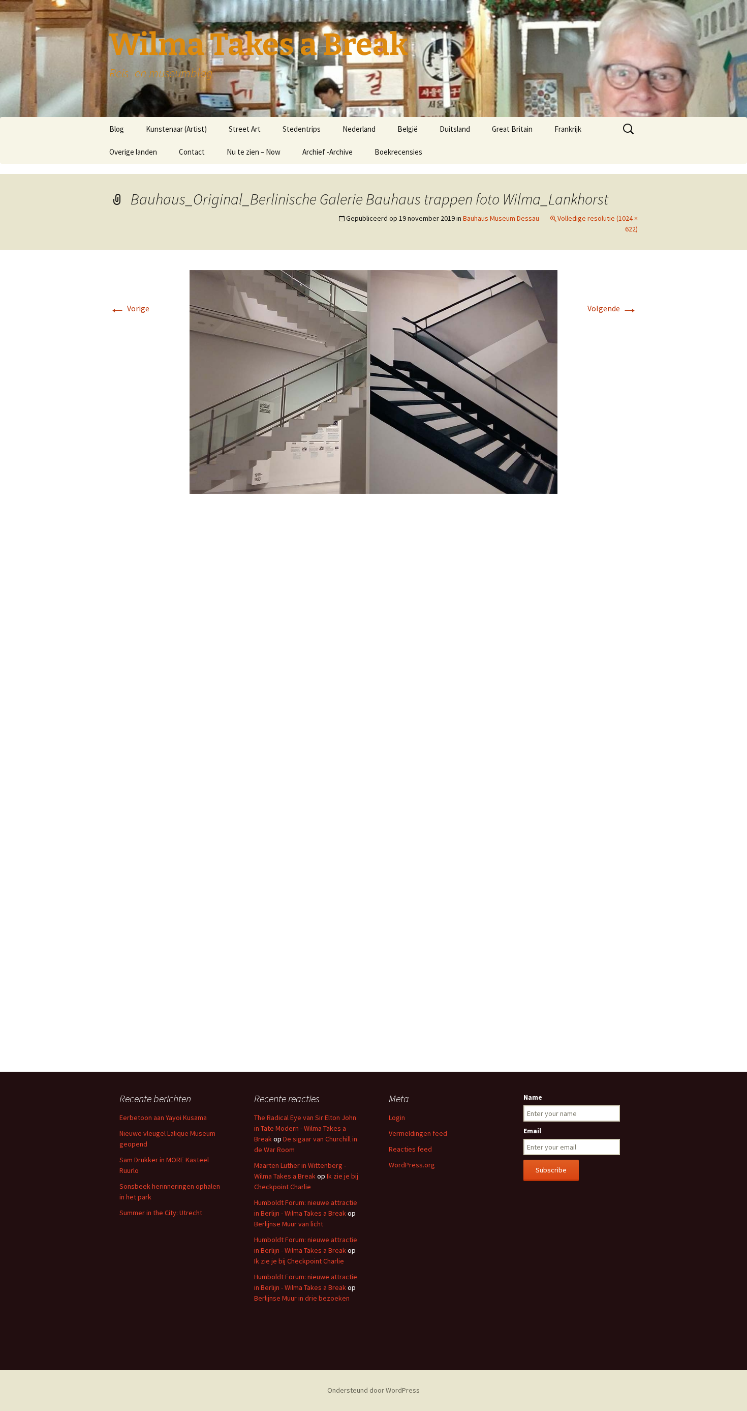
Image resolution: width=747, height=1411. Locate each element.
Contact (192, 152)
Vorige (129, 308)
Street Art (245, 129)
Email (532, 1130)
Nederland (359, 129)
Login (397, 1117)
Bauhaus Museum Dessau (501, 218)
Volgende (612, 308)
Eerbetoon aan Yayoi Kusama (163, 1117)
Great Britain (512, 129)
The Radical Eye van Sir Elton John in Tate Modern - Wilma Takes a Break (305, 1128)
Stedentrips (302, 129)
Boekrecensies (398, 152)
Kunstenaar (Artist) (176, 129)
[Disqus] (373, 653)
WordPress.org (412, 1164)
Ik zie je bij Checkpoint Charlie (299, 1261)
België (407, 129)
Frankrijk (567, 129)
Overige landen (133, 152)
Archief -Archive (327, 152)
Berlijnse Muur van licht (288, 1223)
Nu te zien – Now (254, 152)
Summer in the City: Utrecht (160, 1212)
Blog (116, 129)
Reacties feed (410, 1149)
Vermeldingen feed (418, 1133)
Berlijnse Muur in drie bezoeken (302, 1298)
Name (532, 1097)
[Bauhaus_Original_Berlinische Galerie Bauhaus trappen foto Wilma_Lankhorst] (373, 381)
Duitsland (455, 129)
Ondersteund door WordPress (373, 1390)
